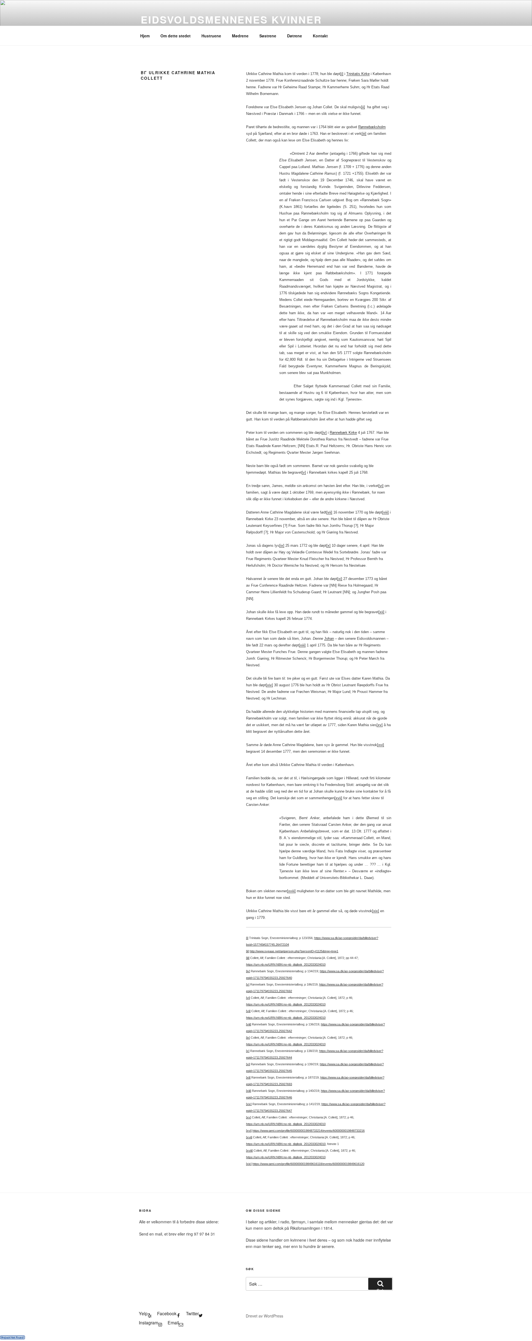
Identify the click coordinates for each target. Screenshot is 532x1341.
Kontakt (320, 35)
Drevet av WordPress (264, 1316)
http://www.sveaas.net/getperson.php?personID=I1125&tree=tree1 (294, 951)
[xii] (381, 612)
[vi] (380, 486)
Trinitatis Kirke (358, 74)
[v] (304, 472)
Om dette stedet (175, 35)
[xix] (375, 911)
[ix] (281, 545)
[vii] (329, 512)
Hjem (145, 35)
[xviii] (291, 891)
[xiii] (302, 645)
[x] (328, 545)
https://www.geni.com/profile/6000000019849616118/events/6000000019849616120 (308, 1163)
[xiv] (269, 685)
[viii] (385, 512)
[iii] (364, 133)
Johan (329, 638)
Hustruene (211, 35)
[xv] (380, 725)
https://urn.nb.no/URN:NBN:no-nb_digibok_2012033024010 (286, 964)
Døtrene (294, 35)
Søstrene (267, 35)
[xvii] (338, 798)
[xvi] (380, 745)
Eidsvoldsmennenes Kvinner (231, 19)
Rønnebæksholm (372, 127)
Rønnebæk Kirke (343, 432)
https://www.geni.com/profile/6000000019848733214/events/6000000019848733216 (308, 1130)
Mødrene (240, 35)
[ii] (363, 107)
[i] (341, 74)
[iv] (324, 432)
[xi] (339, 579)
